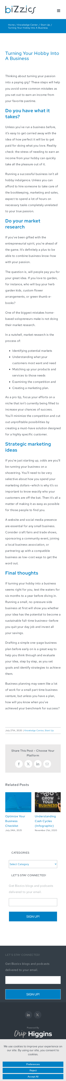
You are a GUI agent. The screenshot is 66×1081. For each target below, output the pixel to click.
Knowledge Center (34, 730)
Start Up (49, 730)
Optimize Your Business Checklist (15, 821)
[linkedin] (28, 1015)
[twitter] (37, 1015)
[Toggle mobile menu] (59, 11)
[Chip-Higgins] (33, 1031)
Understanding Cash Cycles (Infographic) (45, 821)
